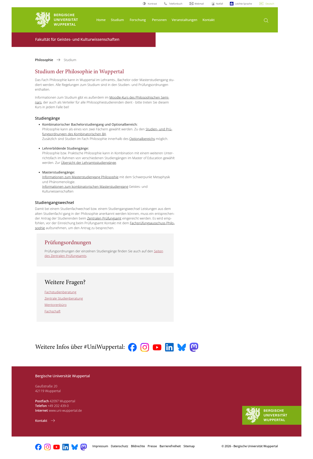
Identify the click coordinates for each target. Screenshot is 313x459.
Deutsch (270, 3)
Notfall (219, 3)
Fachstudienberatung (60, 292)
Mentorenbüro (56, 305)
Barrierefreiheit (170, 446)
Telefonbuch (175, 3)
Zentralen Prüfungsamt (104, 218)
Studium (117, 19)
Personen (159, 19)
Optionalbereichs (142, 139)
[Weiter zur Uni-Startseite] (64, 19)
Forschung (138, 19)
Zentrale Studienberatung (64, 298)
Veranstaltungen (184, 19)
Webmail (199, 3)
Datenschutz (119, 446)
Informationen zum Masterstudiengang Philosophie (80, 177)
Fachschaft (52, 311)
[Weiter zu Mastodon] (194, 347)
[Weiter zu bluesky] (181, 347)
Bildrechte (138, 446)
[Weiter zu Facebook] (132, 347)
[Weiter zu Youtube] (157, 347)
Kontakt (209, 19)
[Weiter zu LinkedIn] (169, 347)
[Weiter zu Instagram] (144, 347)
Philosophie (44, 60)
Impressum (100, 446)
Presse (152, 446)
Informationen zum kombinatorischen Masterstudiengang (85, 186)
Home (101, 19)
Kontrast (152, 3)
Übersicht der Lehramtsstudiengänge (88, 162)
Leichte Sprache (243, 3)
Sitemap (189, 446)
